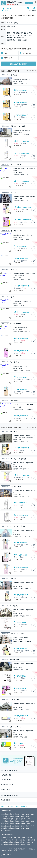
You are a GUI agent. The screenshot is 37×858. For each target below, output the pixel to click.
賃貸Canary (4, 807)
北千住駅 (23, 807)
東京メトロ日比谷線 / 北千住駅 (16, 35)
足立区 (5, 53)
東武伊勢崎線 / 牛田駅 (14, 40)
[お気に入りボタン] (33, 92)
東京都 (11, 807)
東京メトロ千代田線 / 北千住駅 (16, 33)
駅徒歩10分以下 (8, 58)
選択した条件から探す (18, 64)
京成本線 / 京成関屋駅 (14, 38)
